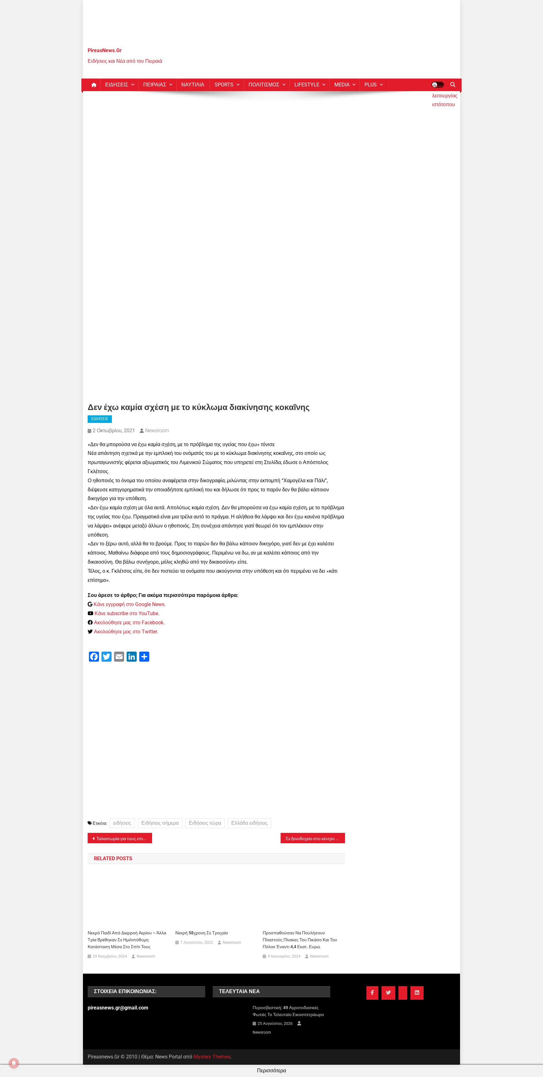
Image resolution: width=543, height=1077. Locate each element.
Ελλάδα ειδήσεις (249, 823)
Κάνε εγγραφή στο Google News (129, 604)
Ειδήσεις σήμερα (160, 823)
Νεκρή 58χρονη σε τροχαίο (201, 932)
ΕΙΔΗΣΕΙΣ (116, 85)
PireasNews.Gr (105, 50)
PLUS (371, 85)
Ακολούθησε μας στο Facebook (128, 623)
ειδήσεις (122, 823)
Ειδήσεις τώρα (205, 823)
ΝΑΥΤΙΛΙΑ (192, 85)
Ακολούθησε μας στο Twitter (125, 632)
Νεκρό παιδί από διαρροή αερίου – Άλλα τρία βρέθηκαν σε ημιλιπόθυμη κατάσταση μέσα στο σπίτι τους (127, 939)
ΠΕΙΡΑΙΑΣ (154, 85)
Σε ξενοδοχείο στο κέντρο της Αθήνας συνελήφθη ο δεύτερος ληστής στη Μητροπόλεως (315, 838)
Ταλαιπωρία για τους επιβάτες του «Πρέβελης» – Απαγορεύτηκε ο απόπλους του (124, 838)
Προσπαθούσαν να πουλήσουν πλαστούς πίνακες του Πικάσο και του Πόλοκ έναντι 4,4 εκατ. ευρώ (300, 939)
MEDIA (341, 85)
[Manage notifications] (14, 1063)
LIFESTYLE (306, 85)
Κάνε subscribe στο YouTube (126, 613)
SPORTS (224, 85)
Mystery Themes (212, 1057)
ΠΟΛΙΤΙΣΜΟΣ (264, 85)
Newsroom (157, 431)
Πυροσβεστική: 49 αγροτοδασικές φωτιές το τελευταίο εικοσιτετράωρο (288, 1011)
